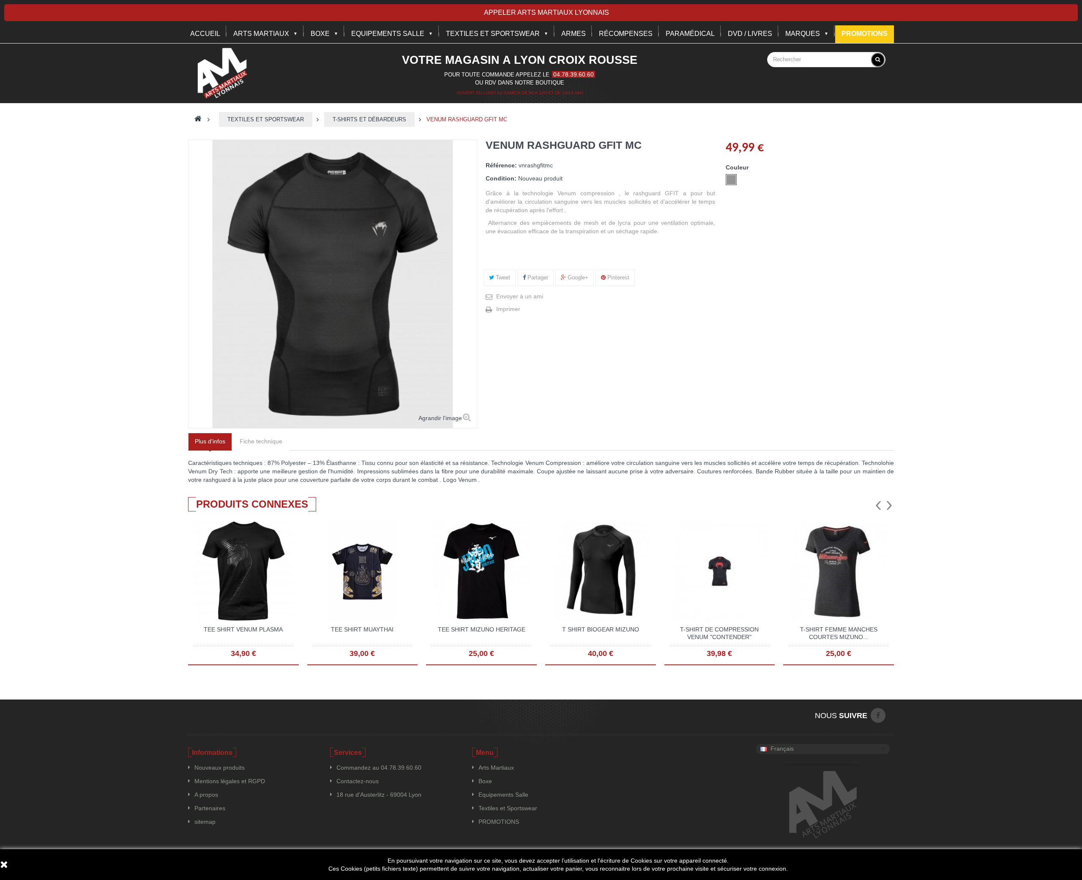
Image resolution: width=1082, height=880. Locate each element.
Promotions (865, 33)
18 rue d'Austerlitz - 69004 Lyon (378, 794)
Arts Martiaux (261, 33)
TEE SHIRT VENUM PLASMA (243, 629)
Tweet (502, 277)
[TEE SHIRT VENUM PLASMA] (243, 570)
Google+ (577, 277)
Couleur (738, 167)
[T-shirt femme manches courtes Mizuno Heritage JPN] (838, 570)
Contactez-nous (357, 781)
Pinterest (617, 277)
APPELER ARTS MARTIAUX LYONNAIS (546, 12)
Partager (537, 277)
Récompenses (626, 33)
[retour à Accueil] (198, 119)
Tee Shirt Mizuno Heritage (481, 629)
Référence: (501, 165)
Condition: (501, 178)
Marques (802, 33)
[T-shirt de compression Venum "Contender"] (719, 570)
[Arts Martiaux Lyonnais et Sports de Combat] (222, 73)
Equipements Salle (503, 794)
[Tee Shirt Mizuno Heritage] (481, 570)
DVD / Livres (750, 33)
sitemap (205, 821)
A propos (206, 794)
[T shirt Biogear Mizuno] (600, 570)
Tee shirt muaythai (362, 629)
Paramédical (690, 33)
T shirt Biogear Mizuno (600, 629)
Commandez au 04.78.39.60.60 (378, 767)
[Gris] (731, 179)
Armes (573, 33)
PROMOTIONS (498, 821)
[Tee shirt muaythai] (362, 570)
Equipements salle (387, 33)
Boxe (320, 33)
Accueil (205, 33)
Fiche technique (261, 441)
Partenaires (209, 808)
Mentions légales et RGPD (229, 781)
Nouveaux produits (219, 767)
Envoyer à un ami (519, 296)
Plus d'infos (210, 441)
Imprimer (508, 309)
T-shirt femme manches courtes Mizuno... (838, 633)
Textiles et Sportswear (493, 33)
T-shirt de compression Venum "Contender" (719, 633)
